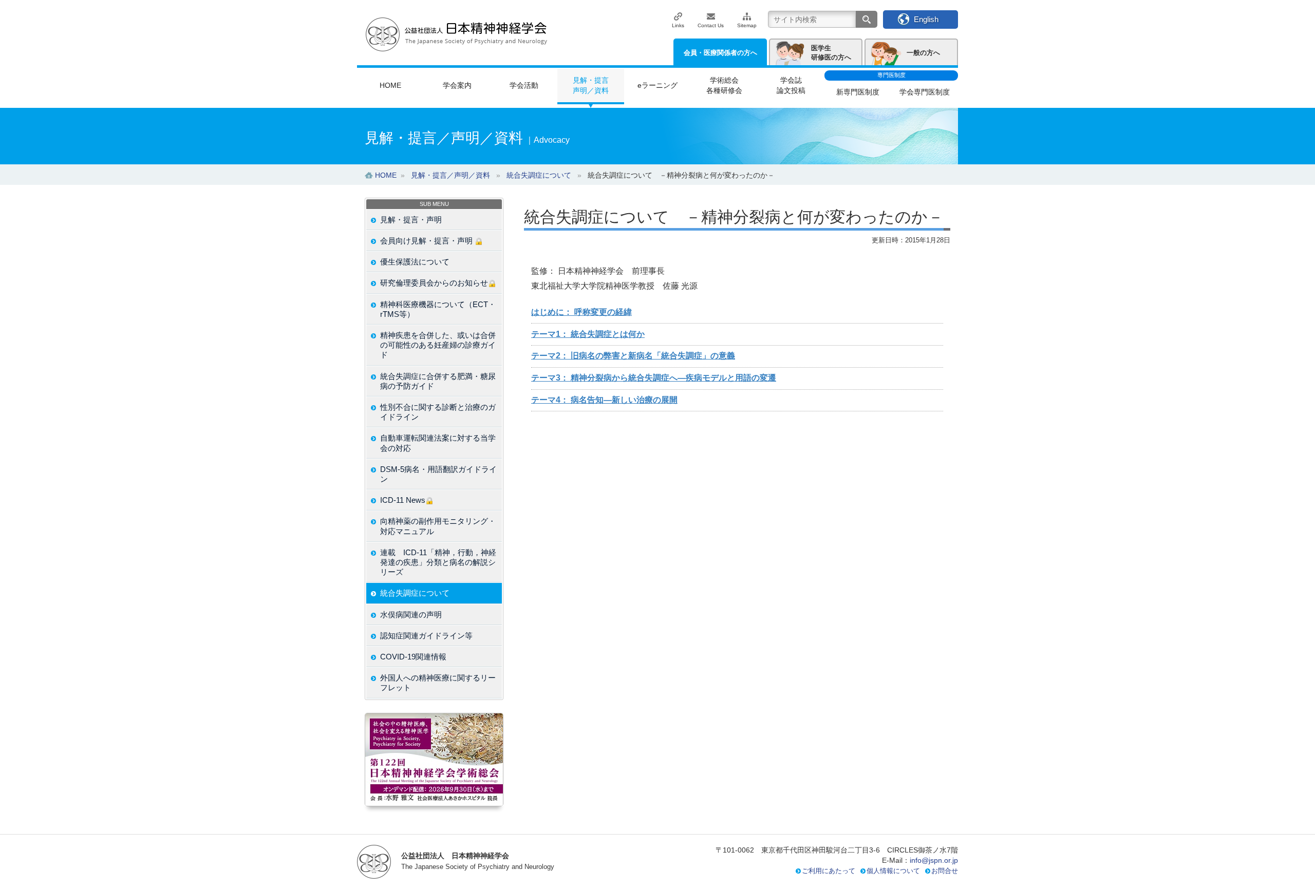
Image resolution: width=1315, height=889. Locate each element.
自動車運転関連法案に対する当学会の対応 (438, 442)
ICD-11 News (402, 500)
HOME (390, 85)
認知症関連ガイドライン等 (426, 635)
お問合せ (944, 871)
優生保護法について (414, 261)
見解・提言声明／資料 (591, 85)
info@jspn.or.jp (934, 860)
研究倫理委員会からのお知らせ (434, 282)
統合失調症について (414, 593)
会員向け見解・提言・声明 (427, 240)
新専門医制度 (857, 92)
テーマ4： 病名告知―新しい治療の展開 (604, 399)
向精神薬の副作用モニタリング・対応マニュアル (438, 526)
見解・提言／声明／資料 (450, 175)
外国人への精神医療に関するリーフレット (438, 682)
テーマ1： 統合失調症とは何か (588, 334)
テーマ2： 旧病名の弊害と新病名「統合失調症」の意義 (633, 355)
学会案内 (457, 85)
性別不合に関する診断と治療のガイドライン (438, 412)
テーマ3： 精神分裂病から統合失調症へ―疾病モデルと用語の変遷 (653, 377)
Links (678, 25)
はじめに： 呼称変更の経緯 (581, 312)
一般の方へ (923, 52)
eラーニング (657, 85)
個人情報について (893, 871)
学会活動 (524, 85)
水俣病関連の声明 (411, 614)
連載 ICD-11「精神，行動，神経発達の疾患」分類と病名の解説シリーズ (438, 562)
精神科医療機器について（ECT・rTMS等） (438, 309)
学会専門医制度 (924, 92)
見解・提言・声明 (411, 219)
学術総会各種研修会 (724, 85)
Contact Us (711, 25)
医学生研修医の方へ (831, 52)
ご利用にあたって (828, 871)
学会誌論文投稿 (791, 85)
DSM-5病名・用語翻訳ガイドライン (438, 474)
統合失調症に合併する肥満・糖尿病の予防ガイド (438, 381)
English (926, 19)
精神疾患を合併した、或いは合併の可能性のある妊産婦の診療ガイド (438, 345)
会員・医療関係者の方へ (720, 52)
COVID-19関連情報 (413, 656)
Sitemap (747, 25)
